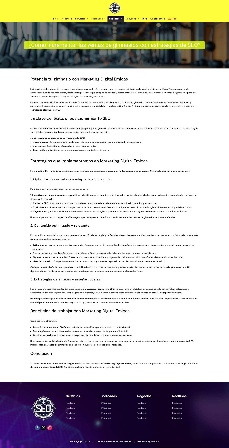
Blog (144, 18)
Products (70, 403)
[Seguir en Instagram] (49, 427)
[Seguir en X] (43, 427)
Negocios (114, 18)
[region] (114, 45)
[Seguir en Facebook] (37, 427)
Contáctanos (157, 18)
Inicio (55, 18)
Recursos (131, 18)
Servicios (80, 18)
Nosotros (67, 18)
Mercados (97, 18)
